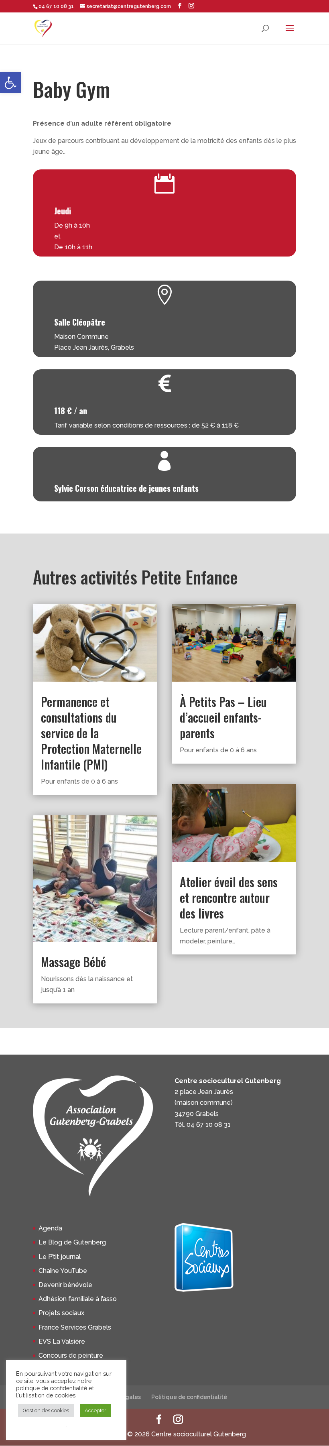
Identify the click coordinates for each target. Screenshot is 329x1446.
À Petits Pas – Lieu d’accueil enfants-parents (223, 717)
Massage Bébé (73, 962)
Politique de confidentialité (189, 1397)
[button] (10, 82)
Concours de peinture (71, 1355)
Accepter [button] (95, 1410)
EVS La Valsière (62, 1341)
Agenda (50, 1228)
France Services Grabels (75, 1327)
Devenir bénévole (65, 1285)
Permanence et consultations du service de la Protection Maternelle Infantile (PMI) (91, 732)
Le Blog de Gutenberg (72, 1242)
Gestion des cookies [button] (46, 1410)
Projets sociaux (61, 1313)
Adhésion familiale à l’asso (78, 1299)
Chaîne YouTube (63, 1271)
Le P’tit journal (60, 1257)
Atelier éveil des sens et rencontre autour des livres (229, 897)
